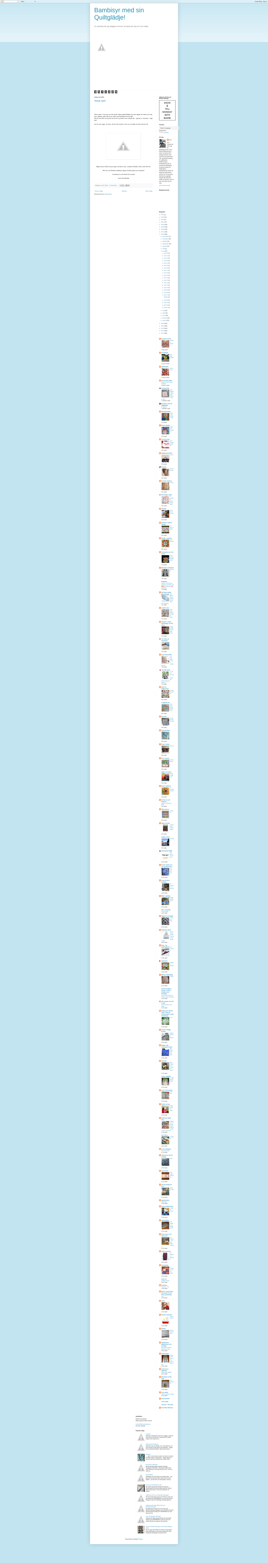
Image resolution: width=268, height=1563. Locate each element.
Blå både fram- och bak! (171, 1051)
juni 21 (166, 263)
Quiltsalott (164, 961)
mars (164, 315)
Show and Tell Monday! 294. (154, 1485)
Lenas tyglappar (166, 1149)
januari (164, 320)
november (165, 239)
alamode (163, 1061)
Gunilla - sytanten (166, 538)
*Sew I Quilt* (165, 1401)
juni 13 (166, 280)
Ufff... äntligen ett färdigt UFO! (171, 1225)
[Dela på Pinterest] (129, 185)
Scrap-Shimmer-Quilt (172, 719)
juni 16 (166, 273)
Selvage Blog (165, 388)
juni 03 (166, 302)
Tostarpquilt (164, 1265)
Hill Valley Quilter (166, 592)
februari (164, 318)
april (163, 313)
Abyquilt (163, 509)
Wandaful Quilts (166, 411)
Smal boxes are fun (172, 512)
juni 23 (166, 260)
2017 (162, 232)
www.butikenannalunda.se (143, 1424)
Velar (171, 1158)
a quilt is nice (165, 608)
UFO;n (171, 454)
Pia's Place (164, 1135)
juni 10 (166, 287)
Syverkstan (164, 1171)
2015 (162, 323)
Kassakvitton (149, 1475)
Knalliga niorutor (165, 1280)
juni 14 (166, 277)
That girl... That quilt (167, 1404)
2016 (162, 234)
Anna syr (164, 1279)
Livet (171, 1017)
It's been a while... (171, 527)
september (165, 244)
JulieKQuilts (165, 366)
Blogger (140, 1539)
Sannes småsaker (166, 1315)
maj (163, 310)
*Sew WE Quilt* (165, 670)
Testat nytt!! (100, 101)
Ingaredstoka (165, 1200)
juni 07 (166, 295)
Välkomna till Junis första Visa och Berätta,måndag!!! (155, 1506)
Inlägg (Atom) (108, 194)
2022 (162, 219)
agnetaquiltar (165, 1220)
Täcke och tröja (171, 919)
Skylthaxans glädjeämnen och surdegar (166, 1344)
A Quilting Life (165, 702)
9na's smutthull (165, 910)
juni (163, 251)
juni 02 (166, 305)
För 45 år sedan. (165, 1150)
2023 (162, 217)
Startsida (124, 191)
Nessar (172, 746)
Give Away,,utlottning (151, 1464)
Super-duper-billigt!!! (166, 1372)
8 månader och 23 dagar (171, 1270)
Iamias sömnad (165, 1251)
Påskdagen (164, 1201)
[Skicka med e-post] (121, 185)
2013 (162, 328)
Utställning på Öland (172, 1079)
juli (163, 248)
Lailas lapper (165, 1353)
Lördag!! (148, 1434)
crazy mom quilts (166, 654)
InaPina (163, 1328)
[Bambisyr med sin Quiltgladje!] (167, 120)
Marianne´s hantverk (167, 567)
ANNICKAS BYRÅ (166, 453)
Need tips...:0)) (165, 1286)
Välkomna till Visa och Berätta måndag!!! (157, 1495)
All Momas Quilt (166, 930)
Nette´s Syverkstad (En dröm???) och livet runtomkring (167, 1293)
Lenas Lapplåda (166, 1076)
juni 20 (166, 265)
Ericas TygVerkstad (167, 1206)
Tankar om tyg (165, 1104)
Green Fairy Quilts (166, 380)
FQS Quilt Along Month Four (171, 707)
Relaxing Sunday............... (172, 343)
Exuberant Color (166, 339)
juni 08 (166, 292)
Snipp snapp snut (171, 775)
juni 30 (166, 253)
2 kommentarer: (113, 185)
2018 (162, 229)
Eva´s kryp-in (165, 758)
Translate (166, 132)
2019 (162, 227)
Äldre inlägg (148, 191)
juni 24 (166, 258)
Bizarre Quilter (165, 425)
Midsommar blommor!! (152, 1444)
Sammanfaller (165, 1398)
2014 (162, 326)
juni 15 (166, 275)
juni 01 (166, 307)
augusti (164, 246)
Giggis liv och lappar (167, 916)
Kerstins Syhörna (166, 481)
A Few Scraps (165, 439)
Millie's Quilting (165, 896)
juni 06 (166, 300)
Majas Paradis (165, 823)
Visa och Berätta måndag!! (153, 1516)
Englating (164, 581)
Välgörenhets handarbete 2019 (172, 630)
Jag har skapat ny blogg (167, 1394)
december (165, 236)
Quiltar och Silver (166, 772)
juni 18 (166, 268)
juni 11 (166, 285)
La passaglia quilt (172, 789)
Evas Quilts (164, 1392)
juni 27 (166, 255)
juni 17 (166, 270)
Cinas (163, 1301)
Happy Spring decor (171, 899)
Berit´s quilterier (166, 786)
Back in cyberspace (172, 1332)
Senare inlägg (99, 191)
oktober (164, 241)
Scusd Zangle (164, 911)
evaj (170, 140)
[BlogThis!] (123, 185)
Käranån (163, 716)
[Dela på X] (125, 185)
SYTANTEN (164, 353)
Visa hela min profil (164, 185)
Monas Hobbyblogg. (167, 975)
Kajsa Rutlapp (165, 730)
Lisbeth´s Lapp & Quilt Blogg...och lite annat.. (167, 623)
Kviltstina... (164, 1285)
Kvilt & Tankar (165, 744)
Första (171, 482)
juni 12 (166, 282)
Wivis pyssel (165, 809)
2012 (162, 331)
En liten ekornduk (172, 692)
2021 (162, 222)
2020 (162, 224)
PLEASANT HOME (166, 851)
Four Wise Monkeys (167, 1407)
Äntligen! (148, 1454)
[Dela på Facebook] (127, 185)
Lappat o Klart (165, 837)
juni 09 (166, 290)
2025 (162, 214)
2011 (162, 333)
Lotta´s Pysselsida (166, 1090)
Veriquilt (163, 467)
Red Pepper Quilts (166, 495)
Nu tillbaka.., (164, 407)
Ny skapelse (171, 1382)
